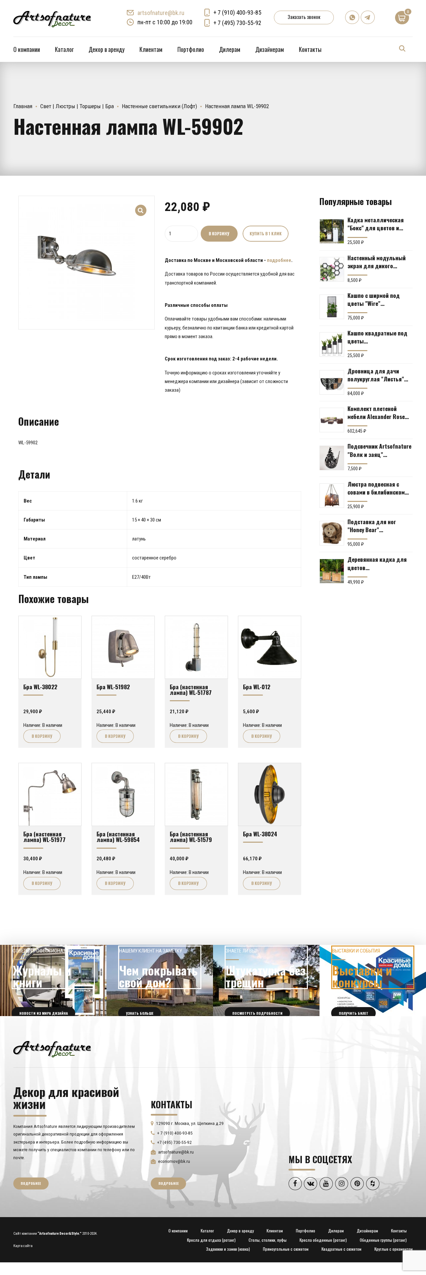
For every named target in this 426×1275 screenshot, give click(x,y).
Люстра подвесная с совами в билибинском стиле (376, 488)
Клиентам (150, 49)
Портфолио (190, 49)
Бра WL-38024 (260, 833)
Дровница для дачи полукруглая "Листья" (375, 375)
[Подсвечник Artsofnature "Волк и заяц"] (332, 458)
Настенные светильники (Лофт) (159, 106)
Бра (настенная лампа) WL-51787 (191, 689)
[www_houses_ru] (53, 980)
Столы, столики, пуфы (268, 1240)
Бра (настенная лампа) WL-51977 (44, 836)
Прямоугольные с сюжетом (286, 1249)
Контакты (310, 49)
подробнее (279, 260)
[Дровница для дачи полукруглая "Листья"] (332, 382)
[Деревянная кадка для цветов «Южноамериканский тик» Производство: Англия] (332, 571)
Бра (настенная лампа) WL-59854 (118, 836)
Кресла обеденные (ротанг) (323, 1240)
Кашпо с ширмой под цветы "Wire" (373, 299)
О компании (26, 49)
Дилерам (229, 49)
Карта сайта (23, 1246)
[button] (141, 206)
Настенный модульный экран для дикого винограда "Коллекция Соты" (377, 262)
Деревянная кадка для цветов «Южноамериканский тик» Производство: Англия (377, 563)
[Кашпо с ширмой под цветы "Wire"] (332, 307)
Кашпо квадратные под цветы (377, 337)
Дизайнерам (269, 49)
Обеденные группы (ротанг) (383, 1240)
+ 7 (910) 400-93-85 (237, 12)
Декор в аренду (106, 49)
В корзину (219, 233)
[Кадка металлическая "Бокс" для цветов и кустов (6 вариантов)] (332, 231)
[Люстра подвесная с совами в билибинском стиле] (332, 495)
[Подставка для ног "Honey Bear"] (332, 533)
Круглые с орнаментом (393, 1249)
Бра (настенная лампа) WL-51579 (191, 836)
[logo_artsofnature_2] (52, 1048)
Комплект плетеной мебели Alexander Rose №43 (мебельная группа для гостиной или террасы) (377, 412)
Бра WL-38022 (40, 686)
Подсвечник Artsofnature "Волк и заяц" (379, 450)
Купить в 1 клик (266, 233)
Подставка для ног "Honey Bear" (371, 525)
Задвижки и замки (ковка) (228, 1249)
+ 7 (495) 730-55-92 (237, 22)
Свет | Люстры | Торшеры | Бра (77, 106)
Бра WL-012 (256, 686)
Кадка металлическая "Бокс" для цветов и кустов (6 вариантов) (375, 224)
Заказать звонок (304, 16)
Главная (22, 106)
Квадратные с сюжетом (341, 1249)
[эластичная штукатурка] (266, 980)
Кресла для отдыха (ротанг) (211, 1240)
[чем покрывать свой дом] (159, 980)
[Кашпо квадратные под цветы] (332, 344)
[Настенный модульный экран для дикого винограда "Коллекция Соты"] (332, 269)
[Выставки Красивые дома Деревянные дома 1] (373, 980)
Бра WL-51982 (113, 686)
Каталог (64, 49)
